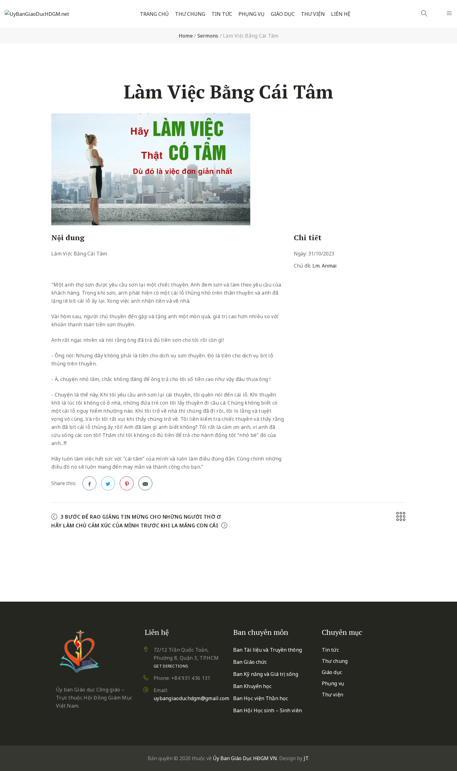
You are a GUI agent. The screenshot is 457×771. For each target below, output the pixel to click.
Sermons (208, 35)
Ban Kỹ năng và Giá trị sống (265, 674)
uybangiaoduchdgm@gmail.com (191, 698)
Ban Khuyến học (252, 686)
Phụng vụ (251, 14)
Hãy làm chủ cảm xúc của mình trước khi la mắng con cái (134, 525)
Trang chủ (154, 14)
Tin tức (221, 14)
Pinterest (127, 483)
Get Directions (171, 666)
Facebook (89, 483)
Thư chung (190, 14)
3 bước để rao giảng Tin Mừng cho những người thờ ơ (141, 516)
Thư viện (313, 14)
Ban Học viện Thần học (260, 698)
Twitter (108, 483)
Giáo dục (283, 14)
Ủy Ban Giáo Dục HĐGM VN (245, 758)
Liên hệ (340, 14)
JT (306, 758)
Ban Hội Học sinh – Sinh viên (267, 710)
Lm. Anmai (324, 265)
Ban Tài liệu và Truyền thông (267, 649)
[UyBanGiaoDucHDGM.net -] (37, 14)
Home (186, 35)
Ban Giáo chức (250, 662)
